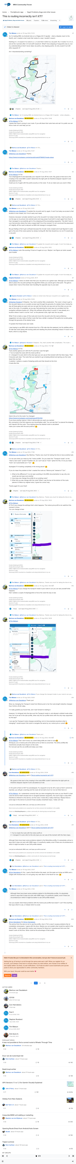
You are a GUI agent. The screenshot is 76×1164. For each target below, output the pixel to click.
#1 (73, 33)
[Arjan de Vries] (3, 1072)
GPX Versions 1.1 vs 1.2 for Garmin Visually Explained (22, 1083)
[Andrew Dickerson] (3, 1131)
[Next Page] (44, 983)
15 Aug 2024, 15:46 (46, 118)
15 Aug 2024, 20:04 (42, 772)
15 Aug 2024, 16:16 (45, 247)
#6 (73, 247)
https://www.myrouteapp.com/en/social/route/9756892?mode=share (31, 157)
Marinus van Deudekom (16, 118)
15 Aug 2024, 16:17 (32, 278)
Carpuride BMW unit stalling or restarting (17, 1115)
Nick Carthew (10, 1059)
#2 (73, 118)
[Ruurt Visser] (3, 1145)
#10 (73, 452)
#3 (73, 151)
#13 (73, 618)
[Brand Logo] (7, 4)
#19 (73, 889)
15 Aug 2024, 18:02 (46, 500)
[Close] (71, 957)
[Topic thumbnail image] (70, 1084)
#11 (73, 500)
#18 (73, 869)
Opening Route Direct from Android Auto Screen (20, 1128)
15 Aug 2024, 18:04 (46, 586)
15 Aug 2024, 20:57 (29, 869)
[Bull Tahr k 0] (3, 1105)
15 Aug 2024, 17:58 (28, 452)
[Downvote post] (72, 108)
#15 (73, 737)
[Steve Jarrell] (3, 1088)
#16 (73, 772)
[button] (3, 1161)
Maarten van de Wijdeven (14, 1118)
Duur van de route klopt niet (12, 1056)
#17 (73, 825)
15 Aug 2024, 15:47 (28, 151)
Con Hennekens (14, 772)
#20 (72, 919)
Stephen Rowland (14, 278)
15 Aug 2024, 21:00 (29, 889)
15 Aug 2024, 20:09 (42, 825)
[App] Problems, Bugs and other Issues (14, 20)
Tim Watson (12, 33)
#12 (73, 586)
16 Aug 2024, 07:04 (46, 919)
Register (7, 975)
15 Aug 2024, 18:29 (46, 737)
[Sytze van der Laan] (3, 1118)
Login (14, 975)
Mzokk (8, 1131)
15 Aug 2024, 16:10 (28, 208)
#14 (73, 697)
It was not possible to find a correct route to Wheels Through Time (27, 1042)
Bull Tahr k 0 (10, 1105)
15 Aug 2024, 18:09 (46, 618)
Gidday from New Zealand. (12, 1099)
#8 (73, 299)
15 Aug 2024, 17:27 (46, 346)
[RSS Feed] (59, 20)
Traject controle (8, 1142)
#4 (73, 172)
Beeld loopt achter (9, 1069)
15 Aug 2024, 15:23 (29, 33)
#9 (73, 346)
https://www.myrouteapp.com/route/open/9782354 (25, 418)
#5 (73, 208)
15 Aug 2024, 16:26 (29, 299)
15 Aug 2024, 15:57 (46, 172)
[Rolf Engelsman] (3, 1059)
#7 (73, 278)
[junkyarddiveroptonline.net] (3, 1045)
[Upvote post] (65, 108)
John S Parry (10, 1088)
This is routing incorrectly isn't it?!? (42, 775)
